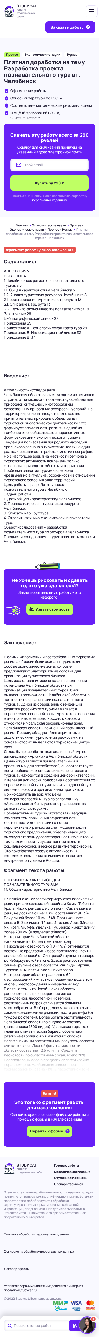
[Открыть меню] (92, 11)
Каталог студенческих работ (26, 13)
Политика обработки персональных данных (36, 1234)
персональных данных (49, 200)
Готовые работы (66, 1165)
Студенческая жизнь (70, 1178)
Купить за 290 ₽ (49, 182)
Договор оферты (16, 1269)
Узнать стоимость (53, 609)
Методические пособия (72, 1171)
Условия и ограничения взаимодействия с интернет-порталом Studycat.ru (44, 1288)
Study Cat (27, 5)
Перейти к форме (47, 1130)
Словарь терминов (68, 1184)
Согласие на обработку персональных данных (39, 1251)
